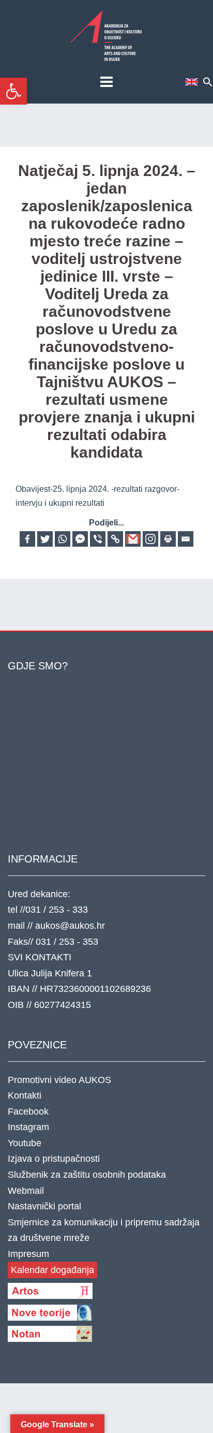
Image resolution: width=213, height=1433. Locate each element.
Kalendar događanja (52, 1270)
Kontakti (24, 1095)
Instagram (28, 1127)
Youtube (24, 1143)
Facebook (28, 1111)
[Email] (185, 539)
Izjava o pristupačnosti (54, 1158)
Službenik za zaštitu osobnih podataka (87, 1174)
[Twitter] (45, 539)
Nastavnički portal (44, 1206)
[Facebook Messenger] (80, 539)
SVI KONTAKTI (39, 957)
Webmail (26, 1191)
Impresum (28, 1254)
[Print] (168, 539)
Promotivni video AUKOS (59, 1080)
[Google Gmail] (133, 539)
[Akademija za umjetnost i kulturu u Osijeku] (106, 35)
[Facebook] (27, 539)
